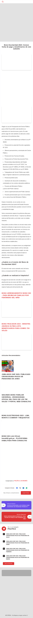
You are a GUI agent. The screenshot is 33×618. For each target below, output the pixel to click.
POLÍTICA (17, 480)
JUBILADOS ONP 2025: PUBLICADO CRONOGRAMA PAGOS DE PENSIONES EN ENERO (17, 557)
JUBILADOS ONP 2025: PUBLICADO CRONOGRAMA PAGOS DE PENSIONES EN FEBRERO (17, 550)
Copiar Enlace (26, 492)
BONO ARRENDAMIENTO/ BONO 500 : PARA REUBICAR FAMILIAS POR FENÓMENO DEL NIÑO (16, 295)
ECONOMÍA (24, 480)
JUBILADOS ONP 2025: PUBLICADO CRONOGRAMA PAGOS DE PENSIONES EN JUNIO (17, 543)
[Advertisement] (16, 20)
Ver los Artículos (8, 563)
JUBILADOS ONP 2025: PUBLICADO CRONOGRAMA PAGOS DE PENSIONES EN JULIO (17, 535)
